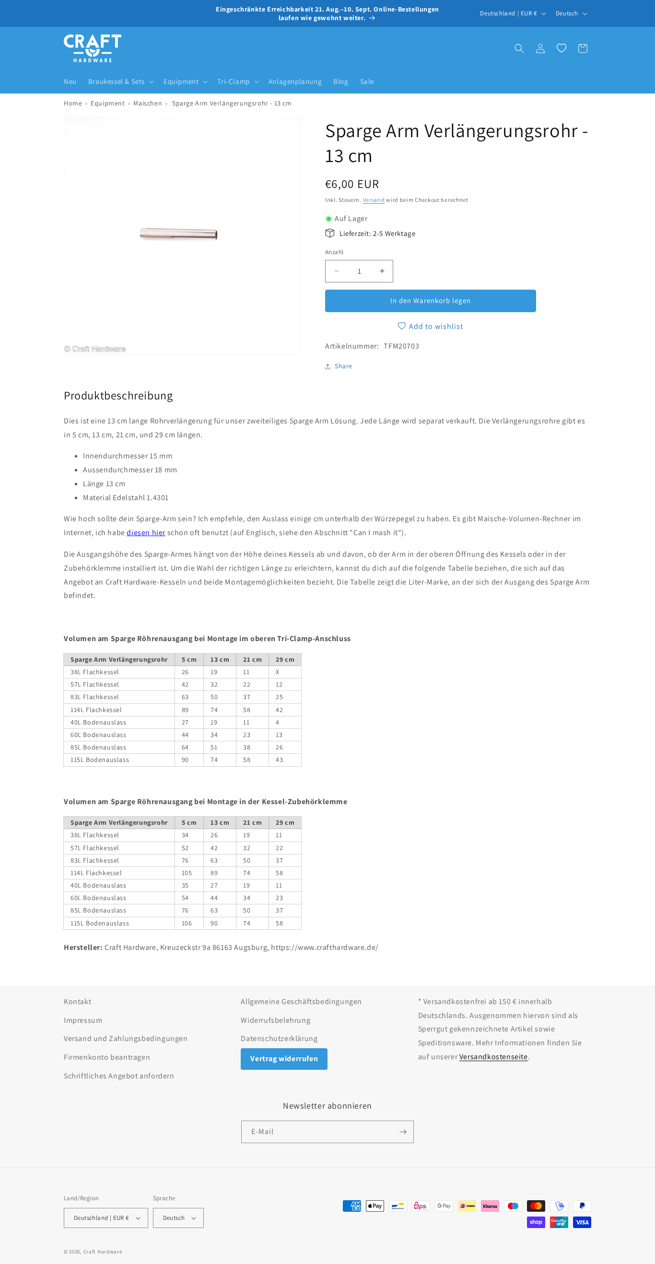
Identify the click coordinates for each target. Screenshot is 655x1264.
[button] (120, 81)
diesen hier (146, 532)
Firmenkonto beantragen (107, 1057)
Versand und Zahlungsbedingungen (126, 1038)
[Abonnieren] (402, 1132)
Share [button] (343, 366)
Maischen (147, 103)
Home (73, 103)
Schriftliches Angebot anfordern (119, 1076)
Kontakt (77, 1001)
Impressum (83, 1020)
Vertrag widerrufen (284, 1058)
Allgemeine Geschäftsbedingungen (301, 1001)
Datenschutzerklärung (279, 1038)
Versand (374, 199)
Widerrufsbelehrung (275, 1020)
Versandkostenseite (493, 1057)
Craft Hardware (102, 1251)
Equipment (108, 103)
